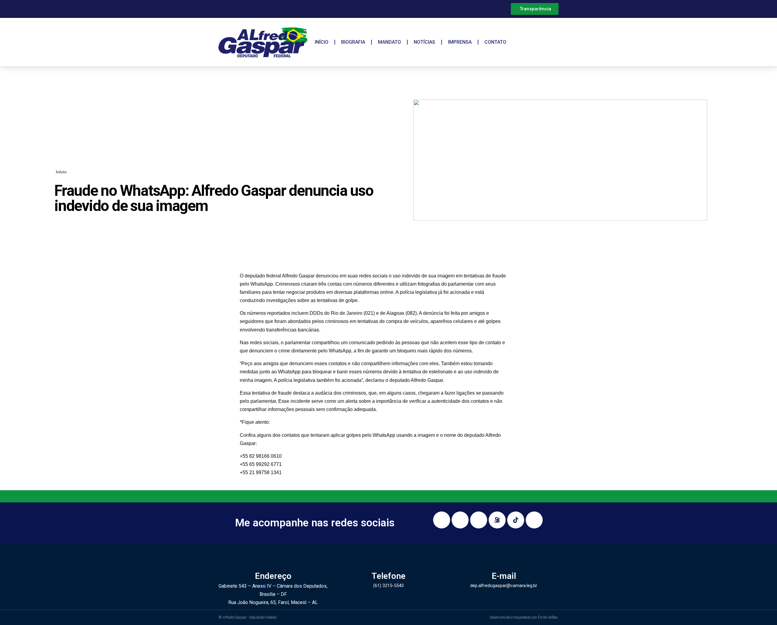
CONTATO (495, 42)
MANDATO (389, 42)
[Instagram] (441, 519)
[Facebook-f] (460, 519)
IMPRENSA (460, 42)
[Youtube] (478, 519)
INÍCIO (321, 42)
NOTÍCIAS (424, 42)
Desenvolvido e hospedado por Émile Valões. (524, 617)
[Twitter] (534, 519)
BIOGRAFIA (353, 42)
